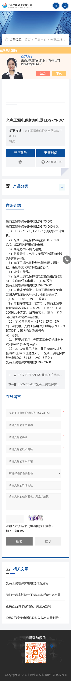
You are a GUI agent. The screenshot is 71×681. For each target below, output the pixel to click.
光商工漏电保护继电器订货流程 (27, 583)
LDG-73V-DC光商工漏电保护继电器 (42, 384)
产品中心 (40, 39)
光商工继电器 (59, 39)
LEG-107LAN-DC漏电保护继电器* (41, 374)
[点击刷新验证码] (35, 518)
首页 (28, 39)
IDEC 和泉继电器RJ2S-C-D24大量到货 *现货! (35, 617)
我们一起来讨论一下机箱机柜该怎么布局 (33, 594)
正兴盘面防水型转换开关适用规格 (28, 606)
